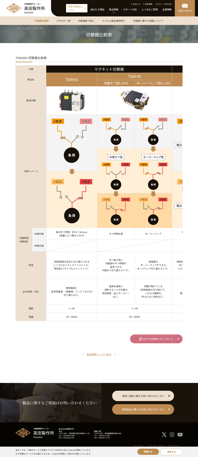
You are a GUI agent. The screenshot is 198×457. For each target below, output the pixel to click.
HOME (18, 28)
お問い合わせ (185, 10)
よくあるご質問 (150, 9)
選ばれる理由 (97, 9)
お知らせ (136, 4)
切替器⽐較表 (42, 20)
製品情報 (113, 9)
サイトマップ (174, 445)
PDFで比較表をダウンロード (158, 339)
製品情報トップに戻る (99, 354)
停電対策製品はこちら (75, 8)
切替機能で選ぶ (86, 20)
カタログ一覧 (63, 20)
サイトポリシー (139, 445)
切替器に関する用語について (148, 20)
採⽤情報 (148, 4)
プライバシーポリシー (157, 445)
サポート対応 (130, 9)
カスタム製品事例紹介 (113, 20)
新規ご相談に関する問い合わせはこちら (143, 396)
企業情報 (167, 9)
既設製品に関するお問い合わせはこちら (143, 409)
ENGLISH (168, 4)
